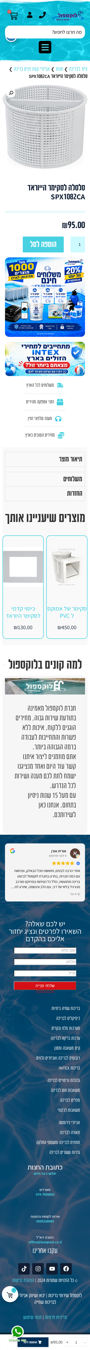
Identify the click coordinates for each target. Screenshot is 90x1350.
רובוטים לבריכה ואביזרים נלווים (58, 1058)
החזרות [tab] (74, 493)
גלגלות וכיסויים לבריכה (64, 1080)
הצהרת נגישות (23, 1280)
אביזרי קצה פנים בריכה (32, 69)
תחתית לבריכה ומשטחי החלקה (58, 1142)
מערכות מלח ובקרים (66, 1028)
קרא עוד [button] (75, 894)
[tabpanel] (45, 469)
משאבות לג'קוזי (69, 1110)
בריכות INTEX (69, 1068)
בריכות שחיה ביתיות (66, 1008)
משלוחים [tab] (72, 479)
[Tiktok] (24, 1269)
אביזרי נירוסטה (69, 1122)
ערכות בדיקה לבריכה (65, 1038)
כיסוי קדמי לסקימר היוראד (23, 612)
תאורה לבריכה (70, 1132)
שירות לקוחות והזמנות (45, 1216)
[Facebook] (66, 1269)
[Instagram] (38, 1269)
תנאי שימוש (32, 1317)
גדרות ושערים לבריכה (64, 1152)
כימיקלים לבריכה (68, 1018)
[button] (45, 47)
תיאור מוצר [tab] (70, 459)
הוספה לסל (43, 244)
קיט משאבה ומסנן (67, 1048)
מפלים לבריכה (70, 1100)
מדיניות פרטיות (56, 1317)
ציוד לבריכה (78, 69)
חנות (59, 69)
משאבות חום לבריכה (65, 1090)
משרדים (45, 1189)
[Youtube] (52, 1269)
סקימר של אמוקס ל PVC (67, 612)
